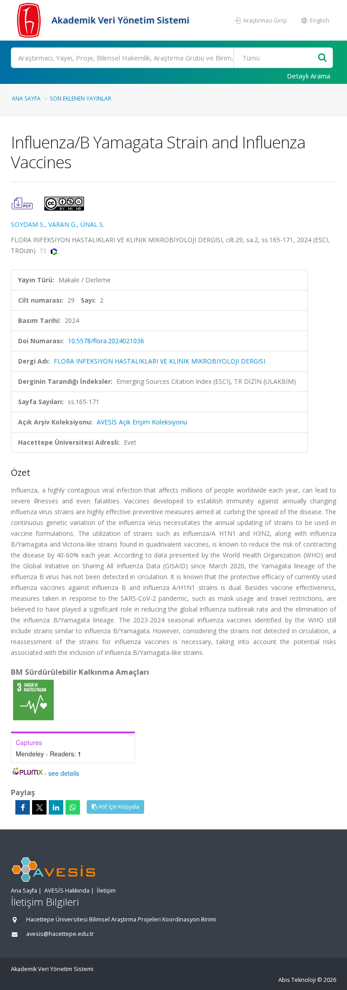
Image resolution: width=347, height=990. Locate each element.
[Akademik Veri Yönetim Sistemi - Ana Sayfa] (30, 20)
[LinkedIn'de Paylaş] (56, 807)
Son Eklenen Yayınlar (80, 98)
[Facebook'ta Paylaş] (22, 807)
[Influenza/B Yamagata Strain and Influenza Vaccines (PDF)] (23, 202)
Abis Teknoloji (297, 980)
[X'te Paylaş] (39, 807)
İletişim (106, 890)
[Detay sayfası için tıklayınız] (33, 699)
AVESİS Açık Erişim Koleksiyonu (142, 422)
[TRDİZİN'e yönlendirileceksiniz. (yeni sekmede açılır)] (44, 250)
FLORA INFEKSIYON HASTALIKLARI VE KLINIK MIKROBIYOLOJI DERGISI (159, 361)
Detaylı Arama (308, 75)
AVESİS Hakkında (66, 890)
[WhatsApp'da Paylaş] (73, 807)
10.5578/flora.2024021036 (106, 340)
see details (63, 773)
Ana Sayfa (26, 98)
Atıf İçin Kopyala (118, 806)
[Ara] (322, 58)
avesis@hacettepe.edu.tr (60, 934)
